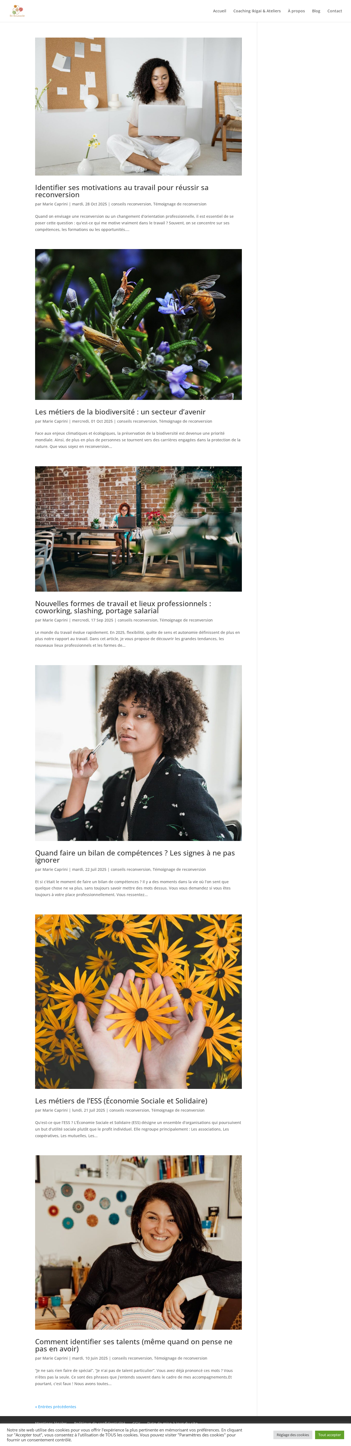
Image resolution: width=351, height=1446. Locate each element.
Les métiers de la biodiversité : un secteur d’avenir (120, 412)
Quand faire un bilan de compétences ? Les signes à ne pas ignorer (135, 856)
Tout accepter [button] (329, 1434)
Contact (334, 11)
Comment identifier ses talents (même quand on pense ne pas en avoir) (134, 1345)
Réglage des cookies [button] (293, 1434)
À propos (296, 11)
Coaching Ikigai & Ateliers (257, 11)
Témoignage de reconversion (179, 204)
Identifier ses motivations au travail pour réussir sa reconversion (122, 190)
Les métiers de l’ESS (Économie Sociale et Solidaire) (121, 1101)
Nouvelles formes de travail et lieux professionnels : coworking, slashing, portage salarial (123, 606)
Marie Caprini (55, 204)
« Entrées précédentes (55, 1406)
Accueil (219, 11)
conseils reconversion (131, 204)
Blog (316, 11)
